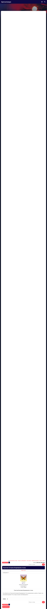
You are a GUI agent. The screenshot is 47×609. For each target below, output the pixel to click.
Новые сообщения (22, 560)
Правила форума (35, 560)
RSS (43, 560)
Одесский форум (6, 2)
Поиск (40, 560)
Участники (28, 560)
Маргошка (23, 570)
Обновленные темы (13, 560)
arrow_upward (44, 606)
